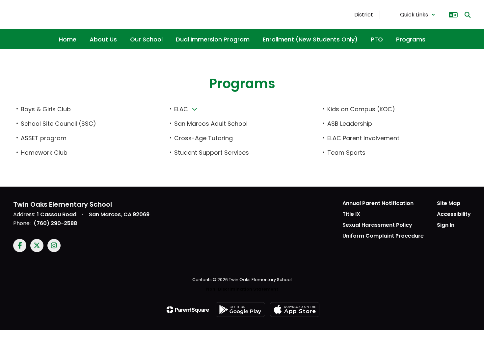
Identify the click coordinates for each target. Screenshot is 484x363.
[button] (417, 15)
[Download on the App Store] (294, 309)
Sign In (445, 225)
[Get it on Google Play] (240, 309)
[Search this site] (467, 15)
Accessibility (454, 214)
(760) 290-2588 (55, 223)
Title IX (351, 214)
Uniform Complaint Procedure (383, 236)
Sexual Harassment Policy (377, 225)
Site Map (448, 203)
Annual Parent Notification (378, 203)
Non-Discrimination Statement (242, 289)
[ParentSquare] (188, 310)
